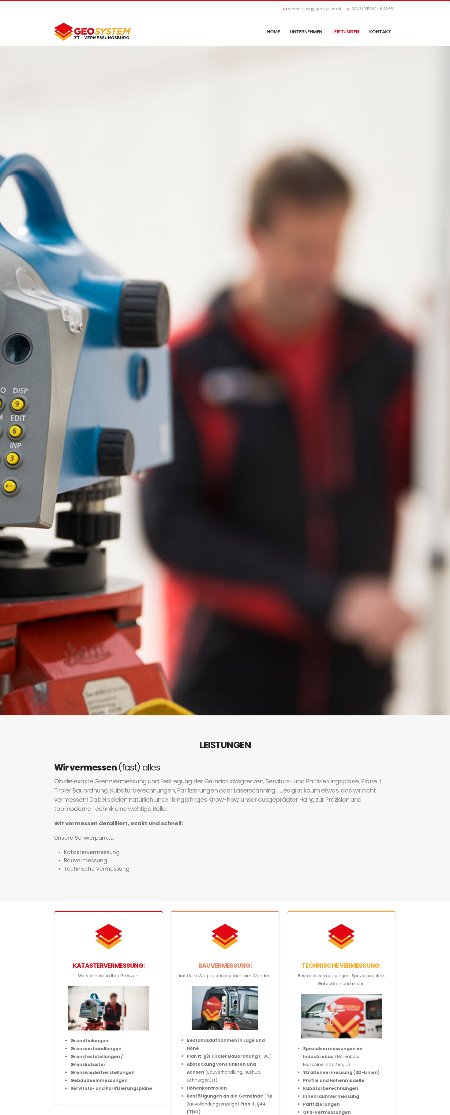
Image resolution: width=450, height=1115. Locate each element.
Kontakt (380, 31)
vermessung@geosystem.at (314, 8)
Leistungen (345, 31)
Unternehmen (306, 31)
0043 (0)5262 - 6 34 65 (372, 8)
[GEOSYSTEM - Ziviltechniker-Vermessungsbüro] (92, 32)
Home (273, 31)
